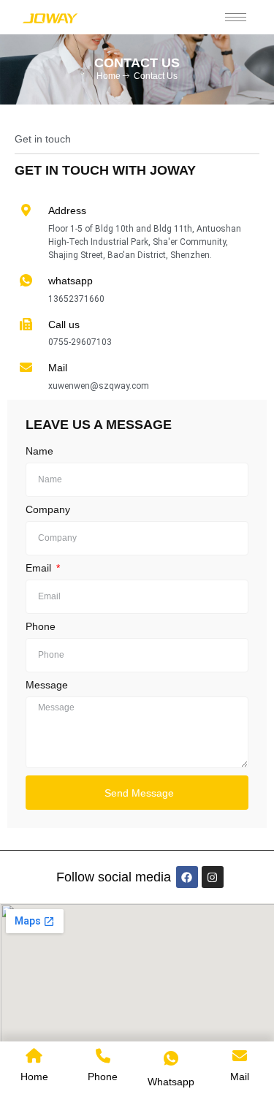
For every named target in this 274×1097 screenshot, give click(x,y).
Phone (41, 626)
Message (47, 685)
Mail (57, 367)
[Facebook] (187, 877)
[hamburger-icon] (235, 17)
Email (40, 568)
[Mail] (26, 367)
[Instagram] (213, 877)
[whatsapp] (26, 280)
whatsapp (70, 280)
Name (39, 451)
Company (48, 509)
